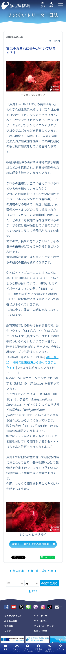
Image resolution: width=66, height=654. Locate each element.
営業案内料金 (38, 650)
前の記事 (18, 571)
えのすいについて (13, 615)
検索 (51, 6)
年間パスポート (49, 650)
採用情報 (8, 625)
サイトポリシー (41, 620)
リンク (7, 630)
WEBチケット (42, 7)
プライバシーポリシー (45, 625)
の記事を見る (49, 583)
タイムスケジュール (27, 650)
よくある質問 (10, 620)
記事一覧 (32, 571)
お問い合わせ (40, 630)
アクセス (60, 649)
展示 (5, 649)
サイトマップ (40, 615)
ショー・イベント (16, 650)
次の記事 (47, 571)
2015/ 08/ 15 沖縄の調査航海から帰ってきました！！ (32, 362)
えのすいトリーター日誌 (33, 15)
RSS (34, 591)
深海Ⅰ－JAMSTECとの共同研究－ (32, 544)
